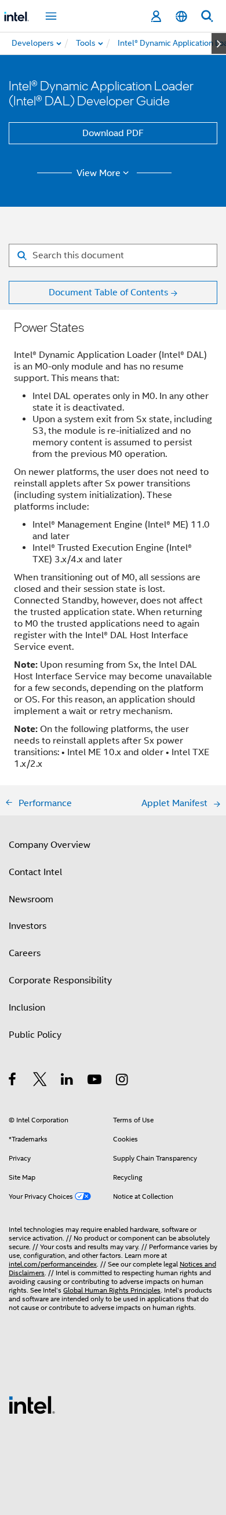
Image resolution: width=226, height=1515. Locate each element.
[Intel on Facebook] (13, 1081)
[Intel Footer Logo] (32, 1404)
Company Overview (49, 845)
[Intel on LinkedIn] (67, 1081)
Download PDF (113, 133)
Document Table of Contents (108, 292)
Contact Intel (35, 872)
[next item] (219, 43)
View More (98, 173)
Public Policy (35, 1035)
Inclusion (27, 1007)
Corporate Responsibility (60, 980)
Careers (25, 953)
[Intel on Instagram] (123, 1081)
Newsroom (31, 899)
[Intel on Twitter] (40, 1081)
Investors (27, 926)
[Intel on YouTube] (95, 1081)
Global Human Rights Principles (112, 1290)
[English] (181, 16)
